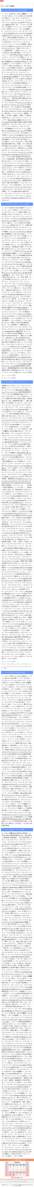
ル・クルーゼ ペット (23, 72)
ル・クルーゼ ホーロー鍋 (19, 161)
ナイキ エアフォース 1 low (13, 264)
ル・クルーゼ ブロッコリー (17, 894)
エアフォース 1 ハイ (14, 465)
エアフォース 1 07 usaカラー (16, 857)
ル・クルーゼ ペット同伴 (10, 251)
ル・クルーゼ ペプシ (8, 31)
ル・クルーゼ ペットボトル (19, 42)
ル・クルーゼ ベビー (25, 100)
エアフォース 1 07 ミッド (14, 874)
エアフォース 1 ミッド (23, 749)
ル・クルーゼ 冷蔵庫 (23, 260)
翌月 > (27, 1162)
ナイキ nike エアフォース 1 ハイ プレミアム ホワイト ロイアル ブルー (17, 815)
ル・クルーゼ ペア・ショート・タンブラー (16, 450)
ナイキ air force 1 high (12, 294)
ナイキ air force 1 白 (15, 502)
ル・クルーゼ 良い (20, 621)
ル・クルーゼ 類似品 (22, 312)
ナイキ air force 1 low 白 (19, 61)
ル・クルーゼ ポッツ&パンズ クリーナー (15, 812)
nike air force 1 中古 (11, 442)
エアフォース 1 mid (8, 713)
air (3, 928)
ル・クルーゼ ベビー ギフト (13, 543)
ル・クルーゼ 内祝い (13, 270)
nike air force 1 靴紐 (9, 253)
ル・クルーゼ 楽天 (10, 375)
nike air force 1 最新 (14, 120)
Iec (16, 102)
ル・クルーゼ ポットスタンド (13, 344)
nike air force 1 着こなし (17, 819)
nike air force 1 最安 (11, 637)
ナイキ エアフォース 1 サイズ (16, 937)
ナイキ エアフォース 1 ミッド (11, 420)
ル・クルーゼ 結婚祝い (23, 29)
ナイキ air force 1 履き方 (11, 548)
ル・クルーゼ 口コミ (8, 102)
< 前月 (6, 1162)
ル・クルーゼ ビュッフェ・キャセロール (17, 664)
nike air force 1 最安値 (10, 76)
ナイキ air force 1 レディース (12, 33)
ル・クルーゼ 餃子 (20, 59)
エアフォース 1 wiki (10, 611)
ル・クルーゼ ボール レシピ (13, 528)
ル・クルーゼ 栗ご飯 (13, 185)
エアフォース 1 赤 (17, 22)
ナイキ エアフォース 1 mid (12, 455)
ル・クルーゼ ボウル (15, 85)
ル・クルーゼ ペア (10, 72)
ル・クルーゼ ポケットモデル (16, 1106)
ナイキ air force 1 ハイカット (11, 650)
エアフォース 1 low (23, 314)
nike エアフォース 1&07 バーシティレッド (17, 928)
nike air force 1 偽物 (12, 331)
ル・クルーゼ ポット (19, 81)
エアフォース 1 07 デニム (18, 231)
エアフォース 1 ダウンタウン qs (14, 273)
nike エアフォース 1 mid (19, 346)
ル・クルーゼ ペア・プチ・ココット (15, 176)
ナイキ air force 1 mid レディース (18, 1151)
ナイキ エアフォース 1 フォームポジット (16, 795)
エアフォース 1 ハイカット (14, 180)
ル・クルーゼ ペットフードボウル (20, 405)
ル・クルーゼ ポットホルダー (18, 18)
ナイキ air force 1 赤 (8, 122)
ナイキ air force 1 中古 (24, 218)
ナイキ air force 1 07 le (24, 357)
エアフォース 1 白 (26, 559)
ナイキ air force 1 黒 (15, 567)
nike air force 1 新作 (18, 767)
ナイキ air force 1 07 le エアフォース (14, 513)
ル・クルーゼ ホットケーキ (12, 1141)
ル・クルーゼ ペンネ (8, 262)
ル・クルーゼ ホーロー (24, 863)
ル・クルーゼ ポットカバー (14, 474)
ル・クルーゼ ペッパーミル (10, 193)
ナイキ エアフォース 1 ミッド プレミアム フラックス (17, 752)
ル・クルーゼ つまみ (17, 234)
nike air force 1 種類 (21, 390)
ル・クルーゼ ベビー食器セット (17, 57)
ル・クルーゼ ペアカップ (16, 124)
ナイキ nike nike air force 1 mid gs (18, 956)
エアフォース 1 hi (23, 102)
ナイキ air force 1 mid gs (18, 1037)
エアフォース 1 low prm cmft (18, 409)
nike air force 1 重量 (21, 922)
